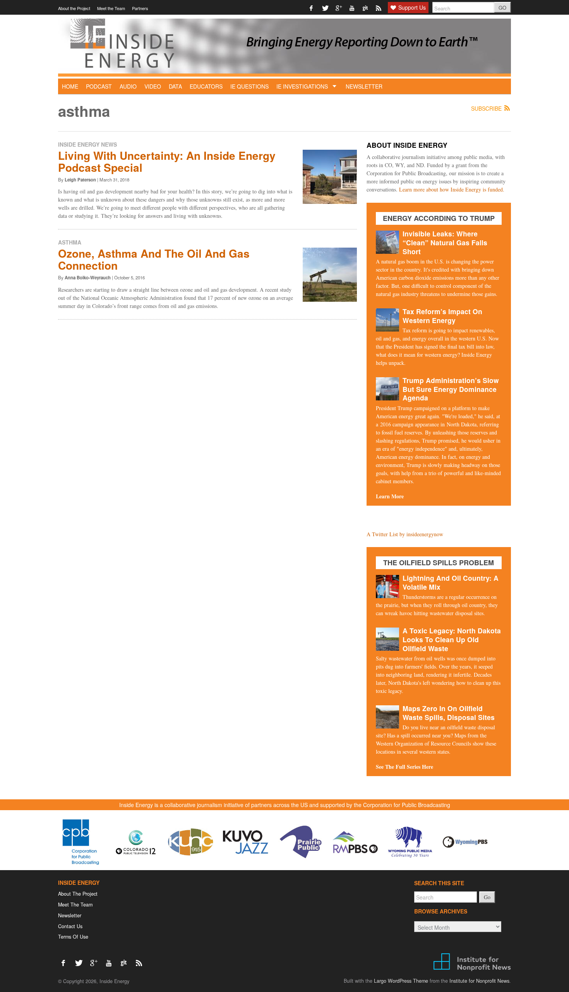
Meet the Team (111, 8)
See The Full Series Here (404, 767)
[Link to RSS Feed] (379, 7)
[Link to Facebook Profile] (312, 7)
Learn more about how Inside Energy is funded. (451, 189)
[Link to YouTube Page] (352, 7)
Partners (140, 8)
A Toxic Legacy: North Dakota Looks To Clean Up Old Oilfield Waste (452, 639)
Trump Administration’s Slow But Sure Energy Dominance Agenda (451, 389)
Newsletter (364, 86)
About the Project (74, 8)
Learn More (390, 496)
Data (175, 86)
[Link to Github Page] (366, 7)
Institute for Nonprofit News (479, 980)
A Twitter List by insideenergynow (405, 534)
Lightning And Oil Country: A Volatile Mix (451, 582)
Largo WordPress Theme (401, 980)
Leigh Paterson (80, 179)
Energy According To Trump (439, 218)
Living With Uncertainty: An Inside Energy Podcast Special (167, 161)
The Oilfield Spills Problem (438, 563)
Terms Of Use (73, 936)
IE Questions (249, 86)
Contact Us (70, 926)
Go (487, 897)
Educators (206, 86)
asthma (69, 242)
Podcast (99, 86)
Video (152, 86)
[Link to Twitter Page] (325, 7)
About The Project (78, 893)
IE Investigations (302, 86)
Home (70, 86)
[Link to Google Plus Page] (339, 7)
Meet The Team (75, 904)
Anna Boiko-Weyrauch (88, 277)
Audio (128, 86)
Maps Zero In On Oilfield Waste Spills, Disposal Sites (449, 712)
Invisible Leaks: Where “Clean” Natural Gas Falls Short (445, 242)
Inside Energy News (87, 144)
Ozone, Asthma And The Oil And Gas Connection (154, 259)
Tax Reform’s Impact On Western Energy (442, 315)
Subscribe (487, 108)
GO (502, 7)
